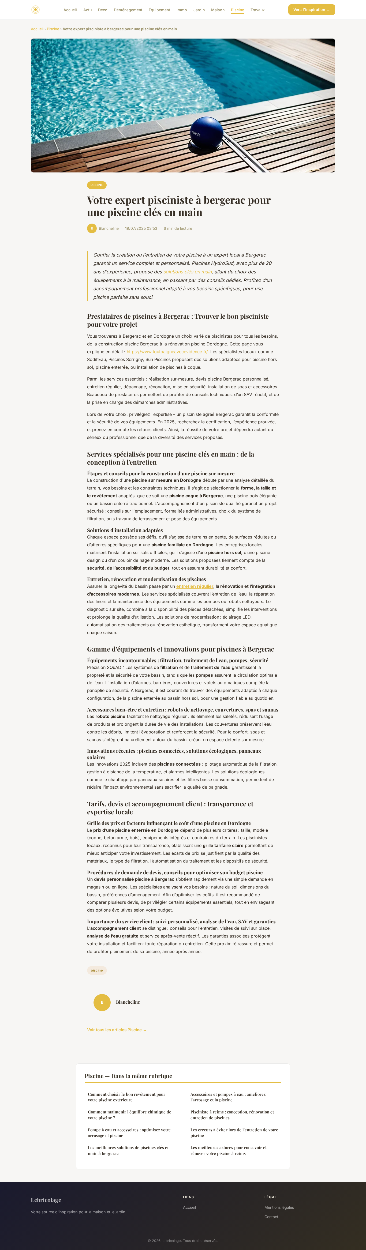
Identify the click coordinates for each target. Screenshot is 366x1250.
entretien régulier (194, 586)
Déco (102, 9)
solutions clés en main (187, 271)
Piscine (237, 9)
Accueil (70, 9)
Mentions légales (279, 1207)
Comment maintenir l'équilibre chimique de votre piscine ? (129, 1114)
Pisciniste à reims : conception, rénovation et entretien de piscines (232, 1114)
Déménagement (128, 9)
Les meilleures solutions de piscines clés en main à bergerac (129, 1150)
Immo (182, 9)
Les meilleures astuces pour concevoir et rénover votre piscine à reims (229, 1150)
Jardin (199, 9)
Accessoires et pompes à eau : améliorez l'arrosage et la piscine (228, 1096)
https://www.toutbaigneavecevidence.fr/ (167, 351)
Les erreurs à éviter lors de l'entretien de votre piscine (234, 1132)
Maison (218, 9)
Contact (271, 1216)
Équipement (159, 9)
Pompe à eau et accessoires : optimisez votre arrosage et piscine (129, 1132)
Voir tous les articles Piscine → (117, 1029)
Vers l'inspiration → (311, 9)
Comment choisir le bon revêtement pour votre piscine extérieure (126, 1096)
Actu (87, 9)
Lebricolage (46, 1199)
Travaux (258, 9)
